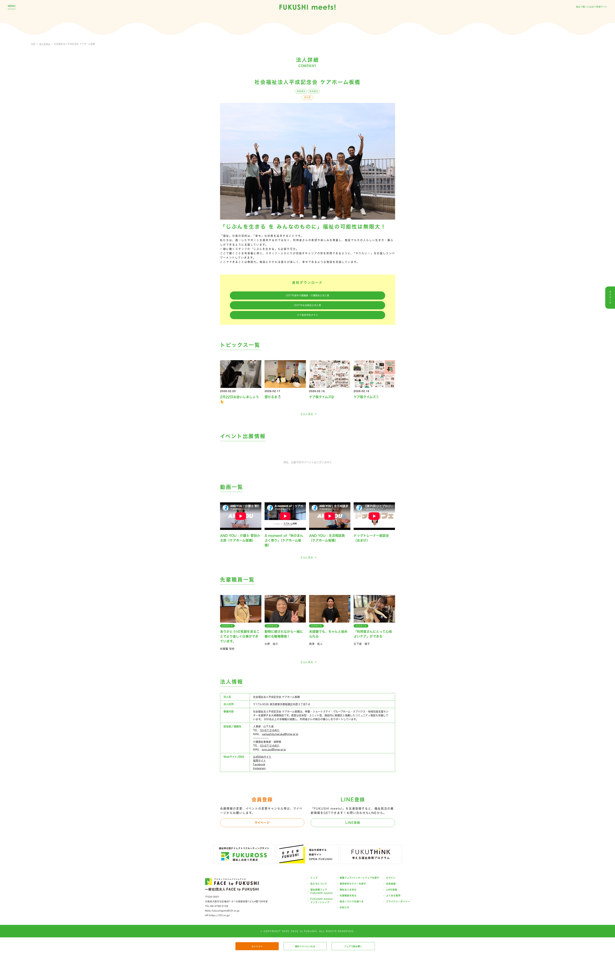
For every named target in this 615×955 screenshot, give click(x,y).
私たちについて (318, 884)
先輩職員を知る (348, 895)
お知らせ (344, 907)
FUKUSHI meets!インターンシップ (321, 900)
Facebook (259, 764)
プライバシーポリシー (398, 901)
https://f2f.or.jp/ (219, 915)
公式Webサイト (262, 756)
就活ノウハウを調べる (352, 901)
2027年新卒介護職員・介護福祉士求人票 (307, 295)
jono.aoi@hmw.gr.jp (274, 749)
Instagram (259, 768)
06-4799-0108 (219, 906)
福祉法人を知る (348, 889)
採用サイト (259, 760)
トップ (314, 878)
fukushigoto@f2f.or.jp (225, 911)
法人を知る (44, 44)
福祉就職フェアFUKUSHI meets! (321, 891)
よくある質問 (393, 895)
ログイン (391, 878)
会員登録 (391, 884)
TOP (33, 44)
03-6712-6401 (270, 730)
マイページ (262, 822)
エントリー (257, 946)
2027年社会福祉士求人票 (307, 305)
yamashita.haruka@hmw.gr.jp (280, 734)
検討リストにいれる (305, 946)
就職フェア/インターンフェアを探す (359, 878)
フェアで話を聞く (353, 946)
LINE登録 (352, 822)
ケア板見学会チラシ (307, 315)
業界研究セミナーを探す (353, 884)
